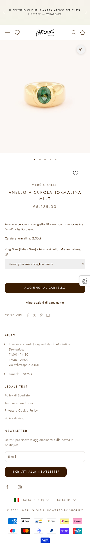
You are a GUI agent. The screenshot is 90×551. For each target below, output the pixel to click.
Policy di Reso (14, 418)
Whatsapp (54, 14)
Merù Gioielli (45, 185)
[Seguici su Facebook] (7, 487)
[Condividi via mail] (48, 315)
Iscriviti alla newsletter (36, 472)
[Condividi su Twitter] (34, 315)
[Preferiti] (17, 32)
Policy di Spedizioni (18, 395)
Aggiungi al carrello (45, 288)
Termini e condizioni (19, 403)
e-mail (35, 365)
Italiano (63, 500)
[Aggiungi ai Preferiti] (45, 173)
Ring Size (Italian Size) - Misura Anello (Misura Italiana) (43, 249)
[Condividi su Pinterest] (41, 315)
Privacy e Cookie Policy (21, 410)
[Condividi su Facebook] (28, 315)
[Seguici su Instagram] (19, 487)
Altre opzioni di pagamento (45, 302)
